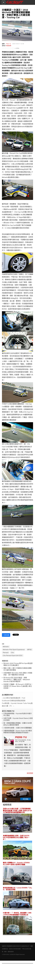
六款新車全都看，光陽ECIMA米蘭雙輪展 (17, 728)
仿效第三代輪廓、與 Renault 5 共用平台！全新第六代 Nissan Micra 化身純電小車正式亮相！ (18, 686)
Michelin (6, 646)
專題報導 (8, 45)
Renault (5, 652)
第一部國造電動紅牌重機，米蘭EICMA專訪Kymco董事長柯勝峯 (17, 724)
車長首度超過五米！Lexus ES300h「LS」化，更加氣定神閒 (17, 888)
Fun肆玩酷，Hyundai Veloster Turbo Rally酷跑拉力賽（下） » (17, 704)
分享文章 (6, 635)
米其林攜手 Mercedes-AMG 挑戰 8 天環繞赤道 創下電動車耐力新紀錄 (17, 674)
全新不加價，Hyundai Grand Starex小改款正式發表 (18, 719)
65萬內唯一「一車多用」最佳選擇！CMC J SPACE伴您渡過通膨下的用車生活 (17, 913)
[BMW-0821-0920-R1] (17, 789)
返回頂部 (30, 773)
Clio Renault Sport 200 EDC (12, 655)
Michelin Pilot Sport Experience (14, 649)
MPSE (29, 649)
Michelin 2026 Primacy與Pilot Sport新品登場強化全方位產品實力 (18, 664)
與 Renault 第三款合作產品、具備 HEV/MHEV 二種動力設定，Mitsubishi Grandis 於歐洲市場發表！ (16, 679)
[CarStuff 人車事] (15, 1)
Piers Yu (8, 44)
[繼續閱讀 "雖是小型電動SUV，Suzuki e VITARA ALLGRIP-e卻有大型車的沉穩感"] (17, 875)
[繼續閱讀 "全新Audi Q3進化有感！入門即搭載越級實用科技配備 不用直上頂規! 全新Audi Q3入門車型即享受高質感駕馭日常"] (17, 823)
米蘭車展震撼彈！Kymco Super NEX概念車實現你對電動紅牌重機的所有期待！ (17, 732)
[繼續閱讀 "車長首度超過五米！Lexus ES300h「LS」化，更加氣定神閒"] (17, 901)
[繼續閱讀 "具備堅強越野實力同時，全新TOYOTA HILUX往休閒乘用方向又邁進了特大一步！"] (17, 850)
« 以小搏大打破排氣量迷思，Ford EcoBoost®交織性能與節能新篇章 (13, 699)
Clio (12, 652)
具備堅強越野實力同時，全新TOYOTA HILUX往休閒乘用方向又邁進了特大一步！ (16, 837)
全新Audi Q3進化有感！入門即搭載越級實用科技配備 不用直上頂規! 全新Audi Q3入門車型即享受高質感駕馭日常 (17, 810)
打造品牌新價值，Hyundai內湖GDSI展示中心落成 (17, 714)
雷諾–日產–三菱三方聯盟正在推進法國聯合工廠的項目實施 (17, 669)
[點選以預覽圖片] (16, 30)
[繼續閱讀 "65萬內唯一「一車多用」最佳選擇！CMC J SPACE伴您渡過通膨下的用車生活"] (17, 926)
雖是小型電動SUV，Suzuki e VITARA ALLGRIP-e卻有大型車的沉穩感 (16, 863)
